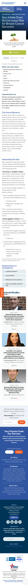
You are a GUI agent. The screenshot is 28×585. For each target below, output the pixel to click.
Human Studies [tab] (10, 275)
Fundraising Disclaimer (20, 580)
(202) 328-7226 (15, 514)
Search (4, 540)
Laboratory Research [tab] (11, 271)
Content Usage (7, 581)
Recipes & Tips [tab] (14, 58)
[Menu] (25, 3)
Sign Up (21, 422)
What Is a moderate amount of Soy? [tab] (14, 284)
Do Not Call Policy (20, 581)
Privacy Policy (5, 580)
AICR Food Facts (6, 14)
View (4, 294)
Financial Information (12, 580)
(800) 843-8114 (16, 512)
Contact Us (14, 517)
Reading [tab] (22, 58)
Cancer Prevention (6, 8)
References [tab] (14, 61)
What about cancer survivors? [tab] (14, 279)
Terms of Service (13, 581)
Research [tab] (6, 58)
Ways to (13, 485)
